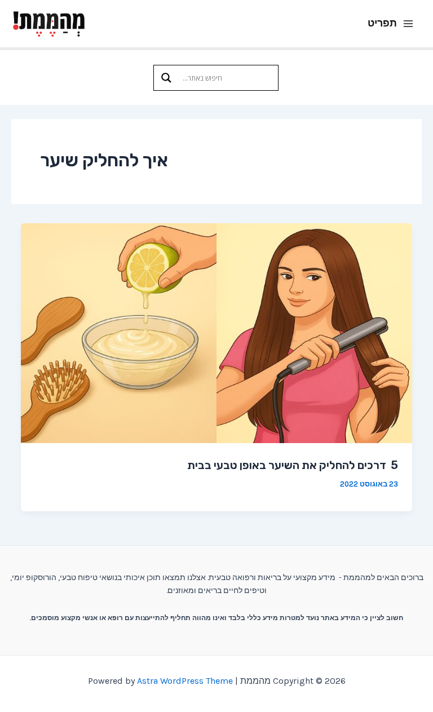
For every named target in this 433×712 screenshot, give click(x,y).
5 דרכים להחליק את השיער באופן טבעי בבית (292, 465)
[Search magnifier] (166, 78)
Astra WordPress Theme (185, 680)
